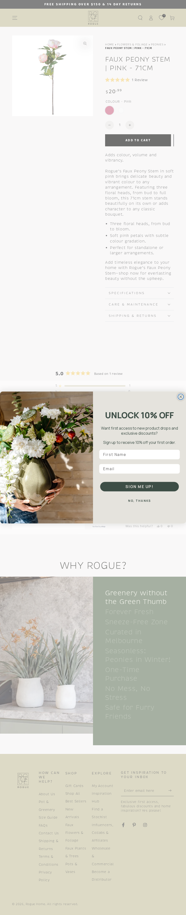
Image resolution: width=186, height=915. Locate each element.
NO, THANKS (139, 501)
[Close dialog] (181, 397)
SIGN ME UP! (139, 486)
